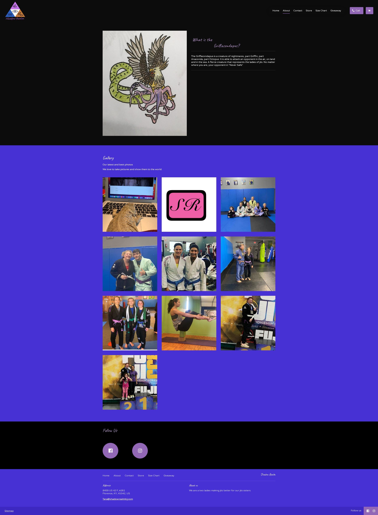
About (286, 10)
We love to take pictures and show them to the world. (132, 169)
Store (309, 10)
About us (193, 485)
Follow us (356, 510)
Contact (297, 10)
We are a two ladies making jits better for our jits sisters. (220, 490)
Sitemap (9, 510)
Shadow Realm (268, 474)
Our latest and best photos (118, 164)
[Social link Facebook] (110, 450)
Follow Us (110, 430)
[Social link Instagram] (140, 450)
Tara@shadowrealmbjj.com (118, 499)
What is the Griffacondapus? (232, 43)
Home (275, 10)
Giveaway (335, 10)
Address (107, 485)
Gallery (108, 158)
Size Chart (321, 10)
